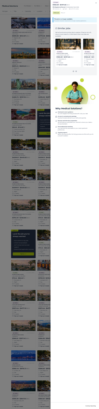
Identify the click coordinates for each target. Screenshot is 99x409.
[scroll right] (76, 71)
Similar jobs (56, 12)
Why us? (63, 12)
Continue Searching (90, 406)
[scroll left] (73, 71)
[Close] (96, 3)
